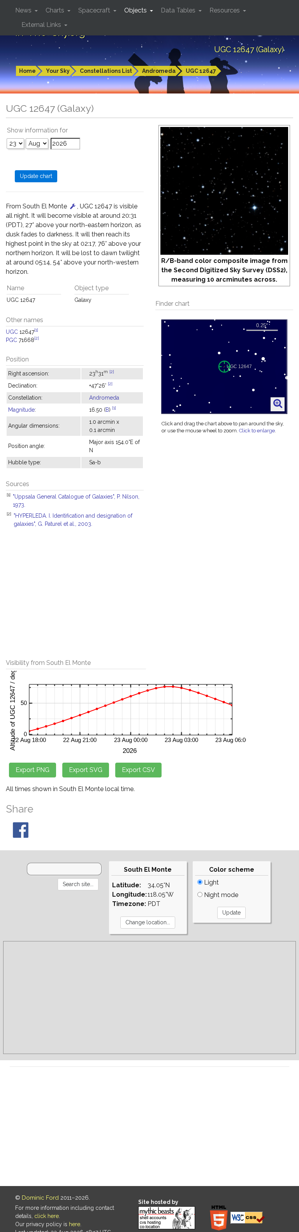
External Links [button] (42, 24)
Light (210, 882)
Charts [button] (56, 10)
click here (46, 1216)
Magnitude (21, 410)
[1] (36, 330)
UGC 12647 (201, 71)
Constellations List (106, 71)
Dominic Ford (40, 1197)
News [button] (24, 10)
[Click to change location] (73, 206)
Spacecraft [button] (95, 10)
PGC (11, 340)
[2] (36, 338)
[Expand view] (277, 404)
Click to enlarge (257, 431)
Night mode (220, 895)
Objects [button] (136, 10)
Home (27, 71)
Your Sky (58, 71)
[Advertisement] (149, 596)
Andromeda (159, 71)
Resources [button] (225, 10)
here (74, 1224)
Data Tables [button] (179, 10)
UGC (12, 332)
